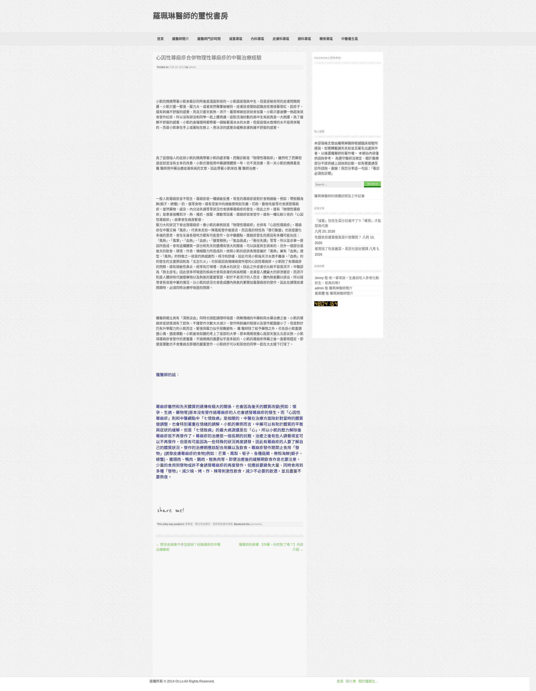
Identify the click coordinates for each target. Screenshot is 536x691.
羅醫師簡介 (180, 39)
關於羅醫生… (368, 681)
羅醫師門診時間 (209, 39)
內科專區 (257, 39)
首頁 (160, 39)
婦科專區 (304, 39)
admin (192, 67)
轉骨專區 (326, 39)
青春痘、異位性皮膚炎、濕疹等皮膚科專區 (209, 524)
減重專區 (235, 39)
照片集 (351, 681)
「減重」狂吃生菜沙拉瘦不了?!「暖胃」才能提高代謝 (348, 223)
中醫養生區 (349, 39)
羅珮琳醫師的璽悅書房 (190, 16)
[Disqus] (229, 614)
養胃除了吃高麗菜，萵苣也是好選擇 (341, 249)
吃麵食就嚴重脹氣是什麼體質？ (338, 237)
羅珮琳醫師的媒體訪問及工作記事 (339, 196)
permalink (256, 524)
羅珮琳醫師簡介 (340, 288)
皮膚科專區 (281, 39)
